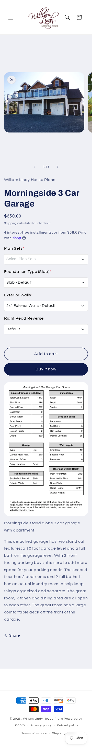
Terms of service (34, 733)
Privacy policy (41, 725)
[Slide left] (34, 167)
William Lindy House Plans (43, 718)
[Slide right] (57, 167)
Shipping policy (63, 733)
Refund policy (67, 725)
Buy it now (46, 369)
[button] (11, 17)
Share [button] (14, 635)
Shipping (10, 223)
